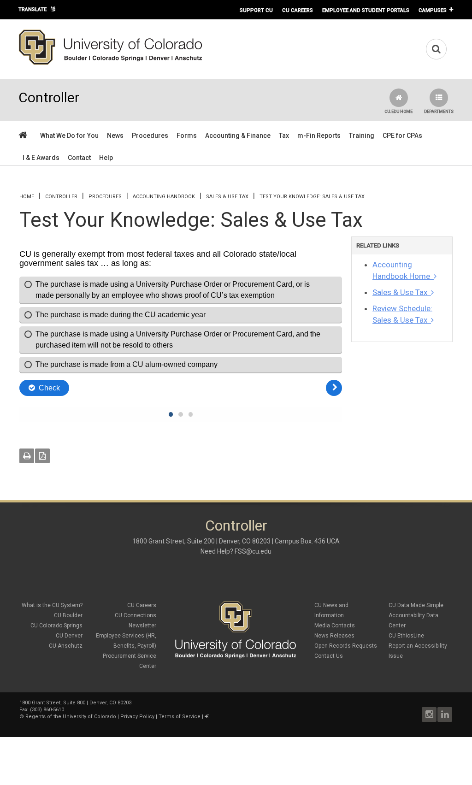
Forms (187, 135)
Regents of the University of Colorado (70, 717)
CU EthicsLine (406, 635)
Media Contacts (334, 625)
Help (106, 157)
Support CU (256, 10)
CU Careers (297, 10)
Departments (439, 111)
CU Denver (69, 635)
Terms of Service (180, 717)
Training (361, 135)
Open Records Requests (345, 646)
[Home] (110, 63)
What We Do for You (69, 135)
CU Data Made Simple (416, 605)
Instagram (429, 714)
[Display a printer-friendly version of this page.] (26, 456)
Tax (284, 135)
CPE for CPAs (402, 135)
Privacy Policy (137, 717)
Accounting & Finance (238, 135)
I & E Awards (41, 157)
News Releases (334, 635)
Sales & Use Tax (227, 197)
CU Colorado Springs (56, 625)
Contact (79, 157)
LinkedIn (444, 714)
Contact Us (328, 656)
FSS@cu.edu (253, 551)
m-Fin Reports (319, 135)
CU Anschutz (66, 646)
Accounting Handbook (164, 197)
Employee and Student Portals (365, 10)
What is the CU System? (52, 605)
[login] (207, 717)
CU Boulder (68, 615)
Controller (61, 197)
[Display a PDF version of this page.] (42, 456)
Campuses (433, 10)
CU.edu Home (398, 111)
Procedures (150, 135)
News (115, 135)
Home (26, 197)
